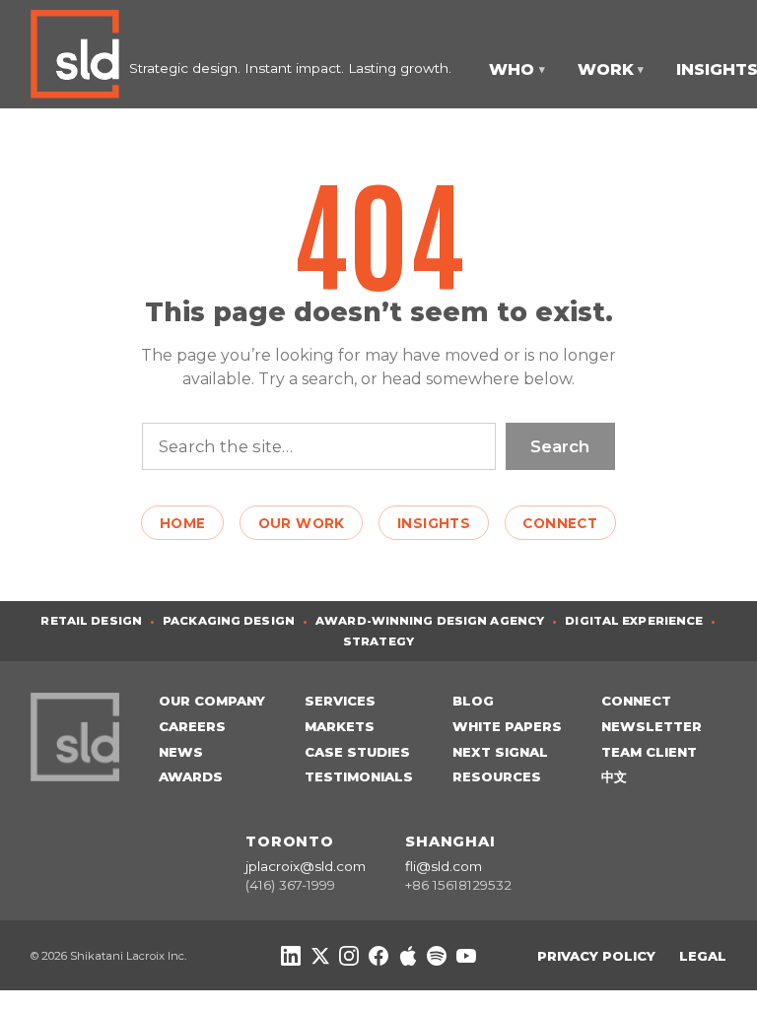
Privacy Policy (596, 956)
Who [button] (517, 69)
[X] (320, 956)
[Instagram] (349, 956)
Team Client (649, 752)
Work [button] (611, 69)
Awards (191, 776)
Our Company (212, 700)
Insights (433, 523)
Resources (496, 776)
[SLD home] (80, 54)
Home (183, 523)
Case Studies (357, 752)
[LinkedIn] (291, 956)
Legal (702, 956)
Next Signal (500, 752)
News (181, 752)
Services (340, 700)
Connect (559, 523)
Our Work (301, 523)
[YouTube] (466, 956)
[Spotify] (437, 956)
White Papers (507, 726)
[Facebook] (378, 956)
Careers (192, 726)
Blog (473, 700)
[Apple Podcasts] (408, 956)
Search (559, 446)
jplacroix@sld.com (305, 866)
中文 (614, 776)
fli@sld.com (443, 866)
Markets (340, 726)
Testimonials (359, 776)
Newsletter (651, 726)
